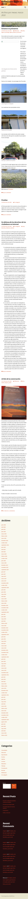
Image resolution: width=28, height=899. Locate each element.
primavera (19, 32)
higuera (3, 32)
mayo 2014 (3, 641)
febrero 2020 (4, 556)
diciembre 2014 (4, 627)
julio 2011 (3, 697)
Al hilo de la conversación (10, 379)
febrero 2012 (4, 686)
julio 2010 (3, 724)
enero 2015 (3, 625)
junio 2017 (3, 574)
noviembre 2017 (4, 567)
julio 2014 (3, 636)
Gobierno (8, 228)
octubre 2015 (4, 610)
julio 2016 (3, 589)
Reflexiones (16, 30)
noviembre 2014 (4, 630)
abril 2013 (3, 666)
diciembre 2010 (4, 713)
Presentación (4, 768)
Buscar (4, 783)
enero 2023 (3, 538)
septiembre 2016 (5, 587)
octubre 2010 (4, 717)
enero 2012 (3, 688)
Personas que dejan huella (8, 804)
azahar (23, 30)
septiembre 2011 (5, 695)
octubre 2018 (4, 558)
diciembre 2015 (4, 605)
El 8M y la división (6, 812)
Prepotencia (5, 810)
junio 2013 (3, 661)
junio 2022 (3, 547)
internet (12, 228)
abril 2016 (3, 596)
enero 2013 (3, 670)
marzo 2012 (3, 683)
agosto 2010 (4, 721)
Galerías (3, 759)
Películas (3, 766)
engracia (5, 831)
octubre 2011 (4, 692)
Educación (3, 752)
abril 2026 (3, 527)
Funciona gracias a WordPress (7, 896)
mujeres (6, 382)
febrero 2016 (4, 601)
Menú (2, 7)
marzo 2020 (3, 554)
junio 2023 (3, 531)
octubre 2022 (4, 542)
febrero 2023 (4, 536)
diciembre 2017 (4, 565)
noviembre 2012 (4, 672)
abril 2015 (3, 621)
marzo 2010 (3, 733)
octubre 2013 (4, 654)
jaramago (7, 32)
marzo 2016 (3, 598)
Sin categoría (17, 202)
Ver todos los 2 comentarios (9, 510)
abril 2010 (3, 730)
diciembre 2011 (4, 690)
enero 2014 (3, 648)
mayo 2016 (3, 594)
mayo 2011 (3, 701)
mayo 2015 (3, 619)
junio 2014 (3, 639)
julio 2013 (3, 659)
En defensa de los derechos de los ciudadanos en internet (13, 223)
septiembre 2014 (5, 634)
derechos (3, 228)
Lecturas (3, 761)
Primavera (10, 189)
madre (2, 382)
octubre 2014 (4, 632)
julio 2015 (3, 614)
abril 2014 (3, 643)
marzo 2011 (3, 706)
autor (23, 226)
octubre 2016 (4, 585)
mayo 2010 (3, 728)
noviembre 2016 (4, 583)
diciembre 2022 (4, 540)
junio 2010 (3, 726)
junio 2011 (3, 699)
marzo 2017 (3, 578)
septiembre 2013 (5, 657)
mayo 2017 (3, 576)
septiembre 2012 (5, 674)
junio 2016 (3, 592)
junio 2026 (3, 525)
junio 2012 (3, 679)
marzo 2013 (3, 668)
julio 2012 (3, 677)
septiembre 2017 (5, 569)
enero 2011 (3, 710)
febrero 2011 (4, 708)
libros (23, 381)
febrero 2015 (4, 623)
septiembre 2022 (5, 545)
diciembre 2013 (4, 650)
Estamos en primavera (9, 29)
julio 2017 (3, 572)
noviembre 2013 (4, 652)
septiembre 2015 (5, 612)
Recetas (3, 770)
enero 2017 (3, 580)
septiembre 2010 (5, 719)
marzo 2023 (3, 533)
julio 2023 (3, 529)
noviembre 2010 (4, 715)
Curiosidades (4, 750)
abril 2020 (3, 551)
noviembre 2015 (4, 607)
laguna (11, 32)
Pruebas (4, 200)
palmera (15, 32)
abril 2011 (3, 704)
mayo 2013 (3, 663)
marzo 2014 (3, 645)
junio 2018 (3, 560)
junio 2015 (3, 616)
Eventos (3, 757)
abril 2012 (3, 681)
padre (10, 382)
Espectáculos (4, 754)
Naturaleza (3, 763)
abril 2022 (3, 549)
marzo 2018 (3, 563)
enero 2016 (3, 603)
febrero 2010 (4, 735)
